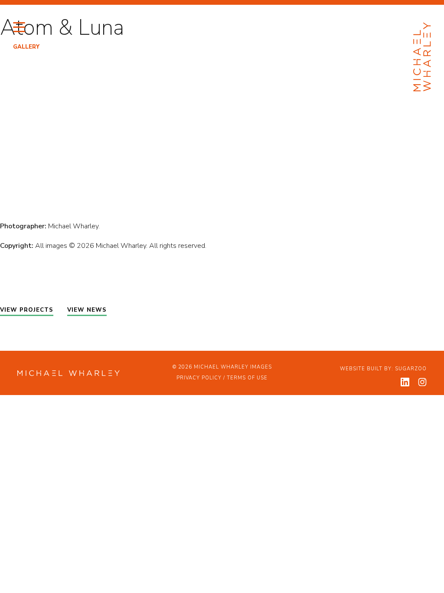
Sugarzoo (411, 369)
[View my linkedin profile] (405, 382)
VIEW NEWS (87, 310)
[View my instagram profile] (422, 382)
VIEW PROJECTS (26, 310)
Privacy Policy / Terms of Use (222, 378)
